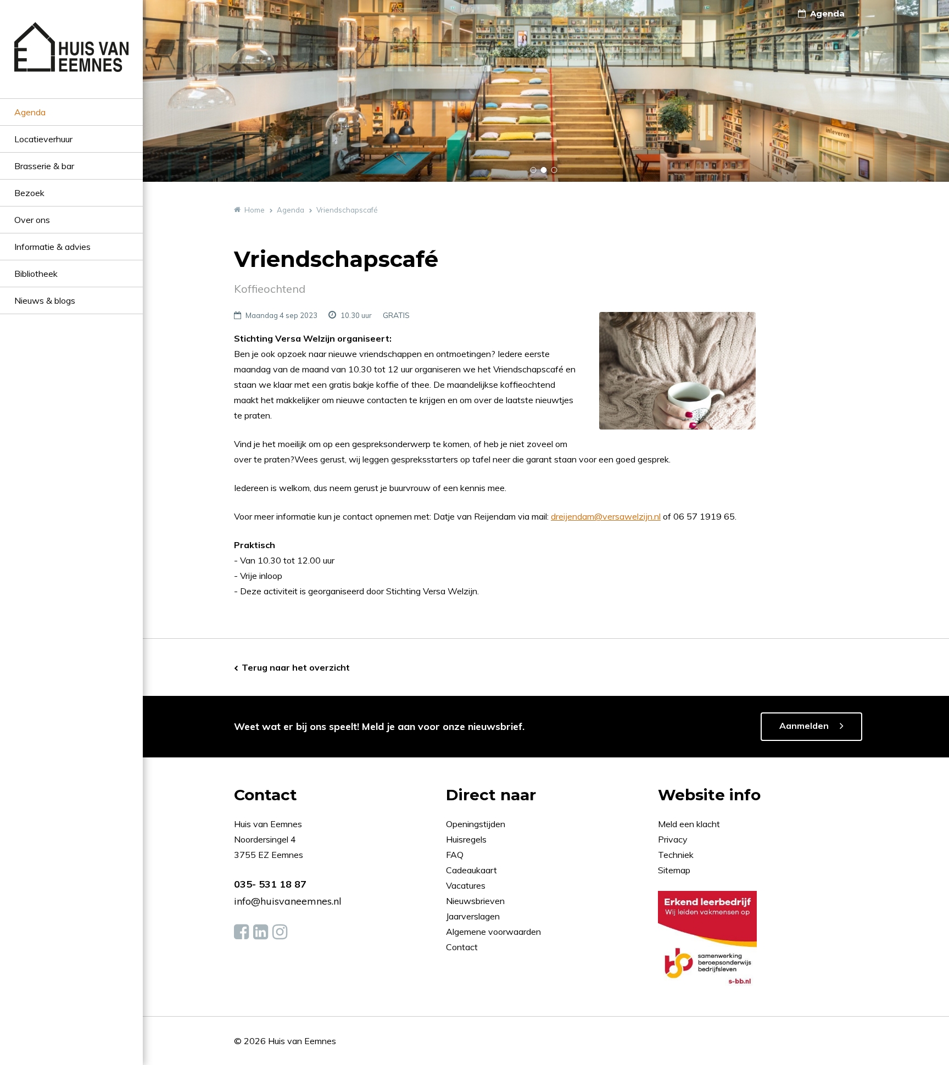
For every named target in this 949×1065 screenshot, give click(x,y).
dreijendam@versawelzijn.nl (606, 516)
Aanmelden (804, 725)
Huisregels (467, 839)
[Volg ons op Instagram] (279, 932)
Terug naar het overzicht (296, 667)
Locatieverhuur (43, 138)
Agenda (30, 112)
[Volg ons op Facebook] (241, 932)
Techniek (676, 854)
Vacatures (465, 885)
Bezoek (29, 192)
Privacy (673, 839)
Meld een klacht (689, 823)
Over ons (32, 219)
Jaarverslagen (474, 916)
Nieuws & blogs (44, 300)
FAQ (456, 854)
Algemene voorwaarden (493, 931)
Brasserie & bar (44, 165)
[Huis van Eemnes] (71, 60)
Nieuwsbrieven (476, 900)
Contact (462, 946)
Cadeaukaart (472, 870)
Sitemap (674, 870)
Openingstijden (475, 823)
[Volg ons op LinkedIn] (260, 932)
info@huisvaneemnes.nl (288, 901)
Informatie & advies (52, 246)
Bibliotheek (36, 273)
